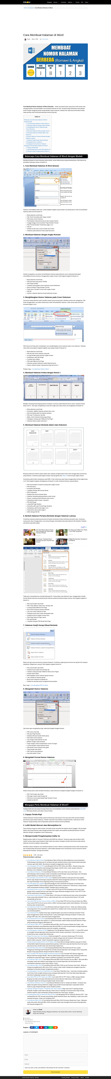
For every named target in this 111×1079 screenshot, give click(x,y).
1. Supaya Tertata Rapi (32, 147)
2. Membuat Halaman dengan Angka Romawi (38, 125)
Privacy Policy (75, 1077)
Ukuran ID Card (29, 1023)
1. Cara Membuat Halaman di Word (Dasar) (37, 123)
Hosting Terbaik (66, 1077)
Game (86, 2)
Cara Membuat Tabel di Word (40, 369)
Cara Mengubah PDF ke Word (39, 685)
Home (25, 7)
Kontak (87, 1077)
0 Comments (45, 39)
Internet (55, 2)
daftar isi (64, 475)
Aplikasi (70, 2)
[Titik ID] (26, 2)
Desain (77, 2)
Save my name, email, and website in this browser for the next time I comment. (47, 1067)
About (82, 1077)
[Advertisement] (55, 21)
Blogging (49, 2)
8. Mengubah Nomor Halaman (34, 142)
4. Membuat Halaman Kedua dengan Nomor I (38, 131)
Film (82, 2)
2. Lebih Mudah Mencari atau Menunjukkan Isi (38, 149)
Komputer (63, 2)
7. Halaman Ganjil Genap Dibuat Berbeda (37, 140)
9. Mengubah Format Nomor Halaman (36, 144)
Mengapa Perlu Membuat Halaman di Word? (36, 145)
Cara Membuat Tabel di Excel (32, 1021)
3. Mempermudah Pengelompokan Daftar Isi (37, 151)
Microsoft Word (29, 1019)
